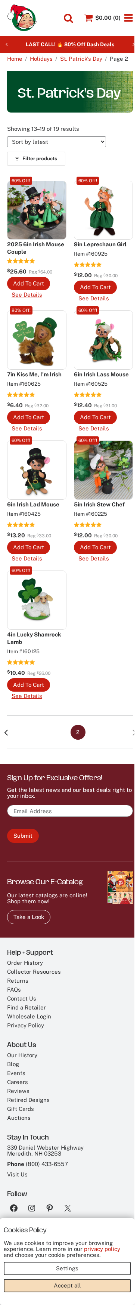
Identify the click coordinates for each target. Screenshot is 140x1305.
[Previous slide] (6, 44)
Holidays (41, 59)
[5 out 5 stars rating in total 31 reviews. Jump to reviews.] (88, 264)
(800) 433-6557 (47, 1164)
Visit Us (17, 1174)
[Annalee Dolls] (22, 17)
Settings (67, 1268)
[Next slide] (133, 44)
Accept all (67, 1285)
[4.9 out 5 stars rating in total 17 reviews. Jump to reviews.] (21, 261)
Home (14, 59)
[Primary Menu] (128, 18)
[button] (28, 283)
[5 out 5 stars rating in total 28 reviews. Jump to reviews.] (21, 662)
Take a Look (28, 917)
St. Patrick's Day (81, 59)
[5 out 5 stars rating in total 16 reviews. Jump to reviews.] (88, 524)
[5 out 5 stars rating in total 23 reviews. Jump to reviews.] (21, 394)
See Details (27, 295)
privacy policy (102, 1249)
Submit (22, 835)
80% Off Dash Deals (89, 44)
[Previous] (6, 732)
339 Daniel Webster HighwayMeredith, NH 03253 (45, 1150)
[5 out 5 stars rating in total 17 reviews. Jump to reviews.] (88, 394)
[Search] (68, 18)
